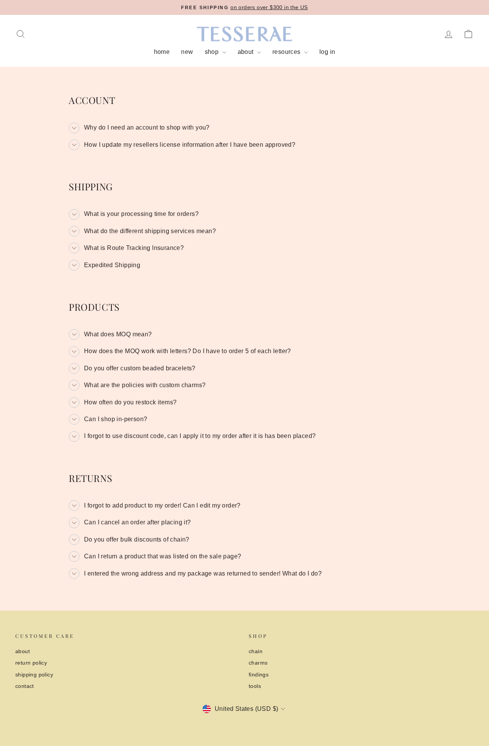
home (162, 52)
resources (287, 52)
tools (255, 686)
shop (212, 52)
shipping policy (34, 675)
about (246, 52)
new (187, 52)
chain (255, 651)
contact (24, 686)
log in (327, 52)
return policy (31, 663)
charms (258, 663)
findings (259, 675)
